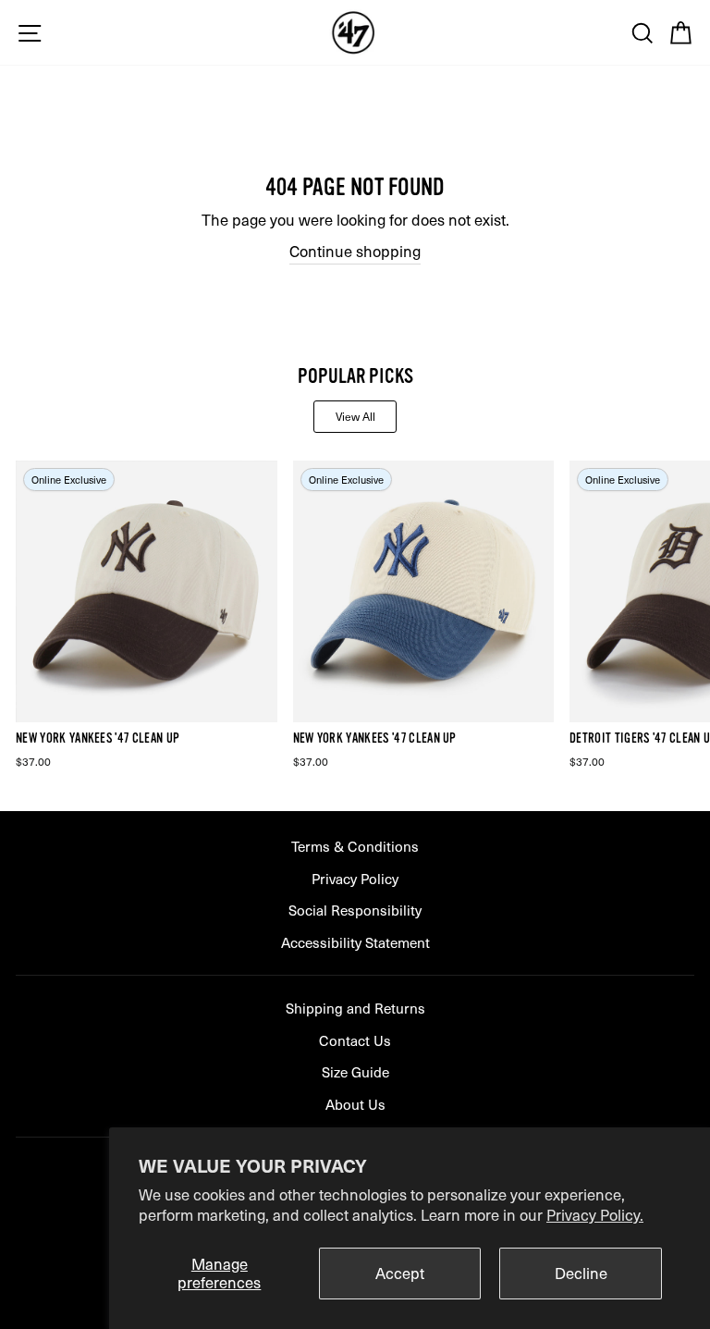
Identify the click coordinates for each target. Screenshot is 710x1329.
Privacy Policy (355, 878)
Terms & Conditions (355, 845)
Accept (399, 1273)
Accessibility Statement (355, 942)
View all (355, 416)
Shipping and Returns (355, 1007)
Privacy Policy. (594, 1214)
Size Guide (355, 1071)
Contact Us (355, 1040)
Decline (581, 1273)
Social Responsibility (355, 909)
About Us (355, 1103)
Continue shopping (355, 251)
